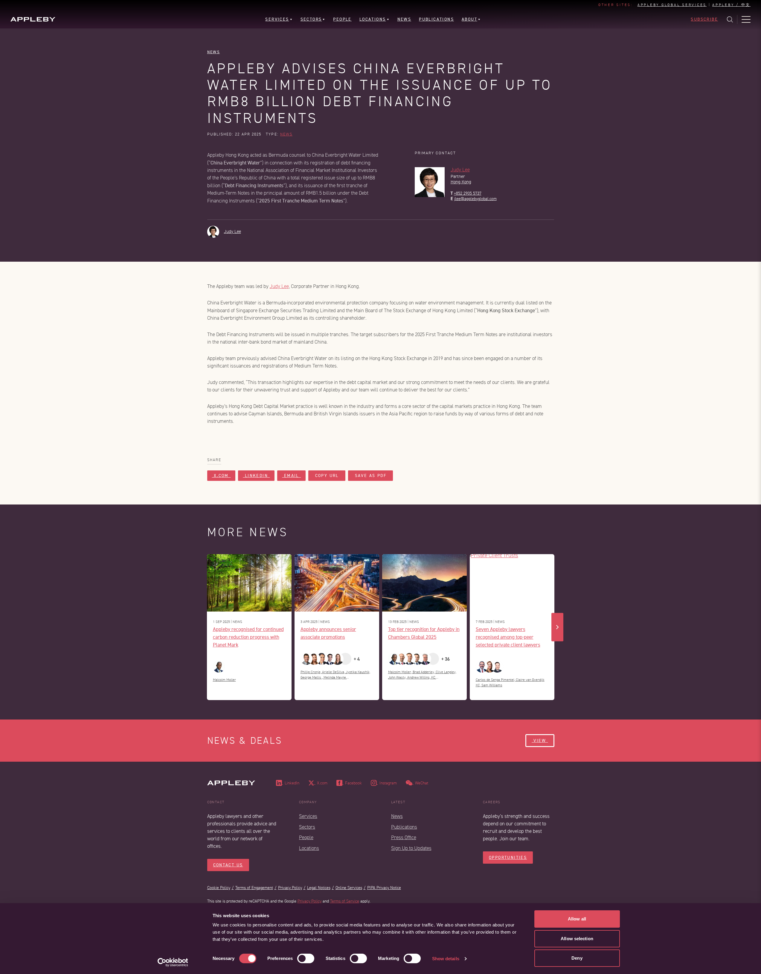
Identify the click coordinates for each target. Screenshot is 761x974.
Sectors (307, 827)
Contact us (228, 865)
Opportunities (508, 857)
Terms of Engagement (254, 887)
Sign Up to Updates (411, 848)
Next (557, 627)
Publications (404, 827)
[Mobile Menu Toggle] (746, 19)
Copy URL (327, 475)
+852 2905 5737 (467, 193)
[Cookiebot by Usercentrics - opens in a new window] (173, 962)
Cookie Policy (218, 887)
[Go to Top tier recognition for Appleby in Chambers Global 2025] (424, 583)
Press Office (403, 837)
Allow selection (577, 938)
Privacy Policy (290, 887)
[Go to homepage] (32, 19)
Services (308, 816)
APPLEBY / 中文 (731, 5)
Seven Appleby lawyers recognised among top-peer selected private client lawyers (508, 637)
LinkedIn (256, 475)
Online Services (348, 887)
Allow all (577, 918)
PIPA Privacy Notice (384, 887)
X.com (221, 475)
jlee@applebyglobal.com (475, 198)
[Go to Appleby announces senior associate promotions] (337, 583)
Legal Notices (318, 887)
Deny (576, 958)
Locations (309, 848)
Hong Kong (461, 182)
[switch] (305, 958)
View (540, 740)
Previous (204, 627)
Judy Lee (460, 170)
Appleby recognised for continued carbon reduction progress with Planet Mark (248, 637)
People (306, 837)
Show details (445, 958)
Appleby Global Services (672, 5)
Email (291, 475)
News (213, 52)
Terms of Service (344, 901)
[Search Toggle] (730, 19)
